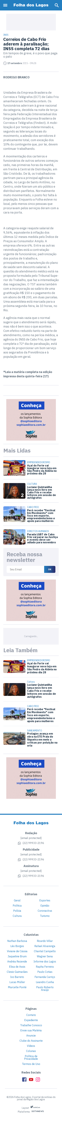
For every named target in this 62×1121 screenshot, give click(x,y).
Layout (25, 1107)
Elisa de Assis (17, 966)
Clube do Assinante (31, 1040)
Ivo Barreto (17, 977)
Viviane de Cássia (17, 951)
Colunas (31, 1051)
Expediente (31, 1020)
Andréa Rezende (17, 961)
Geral (17, 900)
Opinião (44, 905)
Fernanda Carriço (45, 977)
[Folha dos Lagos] (31, 5)
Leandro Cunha (45, 982)
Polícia (17, 910)
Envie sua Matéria (31, 1030)
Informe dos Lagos (45, 961)
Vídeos (31, 1045)
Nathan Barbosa (17, 941)
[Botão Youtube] (31, 1079)
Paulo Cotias (44, 971)
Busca (57, 5)
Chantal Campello (45, 951)
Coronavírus (45, 910)
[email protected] (31, 838)
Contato (31, 1015)
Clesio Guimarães (17, 971)
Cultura (17, 915)
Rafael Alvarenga (44, 946)
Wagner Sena (45, 956)
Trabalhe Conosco (31, 1025)
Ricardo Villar (45, 941)
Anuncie (31, 1035)
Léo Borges (17, 946)
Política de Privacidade (31, 1057)
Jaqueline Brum (17, 956)
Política (17, 905)
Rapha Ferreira (45, 966)
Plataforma (24, 1112)
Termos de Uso (31, 1064)
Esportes (44, 900)
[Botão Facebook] (24, 1079)
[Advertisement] (31, 22)
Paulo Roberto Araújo (45, 989)
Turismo (45, 915)
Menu (6, 5)
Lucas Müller (17, 982)
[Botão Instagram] (38, 1079)
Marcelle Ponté (17, 987)
